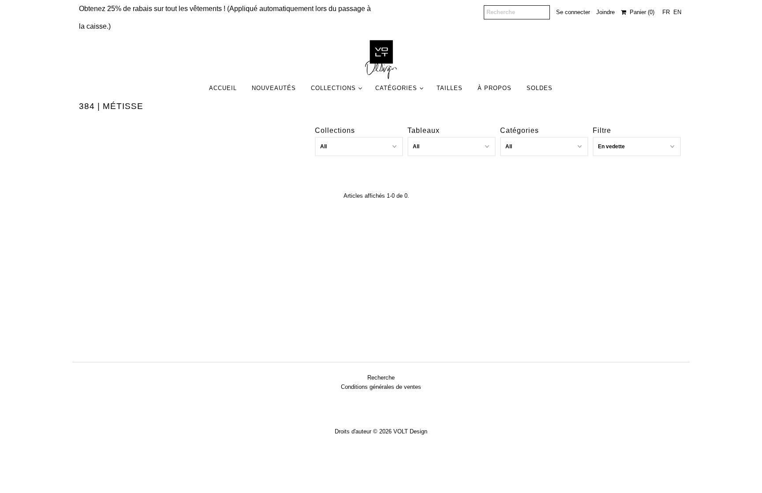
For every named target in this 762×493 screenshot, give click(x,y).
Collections (333, 88)
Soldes (540, 88)
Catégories (396, 88)
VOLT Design (410, 431)
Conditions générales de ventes (381, 387)
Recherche (381, 377)
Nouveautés (274, 88)
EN (677, 12)
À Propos (495, 88)
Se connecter (573, 12)
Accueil (223, 88)
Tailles (450, 88)
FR (666, 12)
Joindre (605, 12)
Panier (640, 12)
